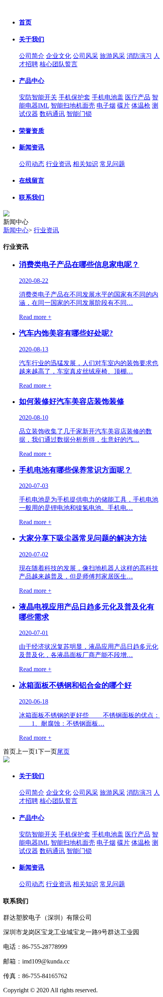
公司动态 (31, 164)
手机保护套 (74, 97)
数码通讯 (52, 113)
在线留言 (31, 180)
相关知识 (85, 164)
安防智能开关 (38, 97)
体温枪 (140, 105)
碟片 (123, 105)
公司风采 (85, 55)
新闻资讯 (31, 147)
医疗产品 (137, 97)
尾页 (63, 751)
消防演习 (139, 55)
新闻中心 (15, 230)
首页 (25, 22)
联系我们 (31, 197)
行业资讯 (58, 164)
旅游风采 (112, 55)
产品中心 (31, 80)
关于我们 (31, 39)
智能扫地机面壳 (73, 105)
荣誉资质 (31, 130)
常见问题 (112, 164)
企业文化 (58, 55)
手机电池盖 (107, 97)
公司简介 (31, 55)
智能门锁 (79, 113)
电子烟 (106, 105)
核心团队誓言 (59, 64)
